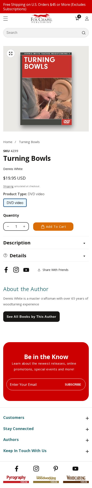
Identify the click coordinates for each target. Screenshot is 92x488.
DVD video (15, 203)
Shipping (8, 186)
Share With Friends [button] (55, 270)
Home (7, 142)
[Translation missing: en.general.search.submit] (84, 33)
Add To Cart (56, 226)
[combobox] (46, 32)
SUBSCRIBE (73, 384)
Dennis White (13, 169)
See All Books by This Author (31, 316)
